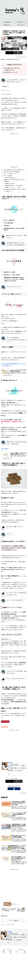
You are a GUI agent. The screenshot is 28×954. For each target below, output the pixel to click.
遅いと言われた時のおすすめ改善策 (11, 171)
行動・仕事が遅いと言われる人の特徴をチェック (14, 169)
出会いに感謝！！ (5, 448)
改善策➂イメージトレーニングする (12, 187)
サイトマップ (21, 949)
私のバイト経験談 (7, 175)
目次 (12, 167)
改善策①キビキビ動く (10, 183)
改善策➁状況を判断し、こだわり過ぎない (14, 185)
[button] (18, 52)
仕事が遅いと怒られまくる (11, 177)
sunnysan (10, 762)
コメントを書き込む (14, 920)
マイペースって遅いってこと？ (10, 173)
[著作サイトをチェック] (9, 774)
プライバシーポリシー (7, 949)
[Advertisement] (14, 149)
